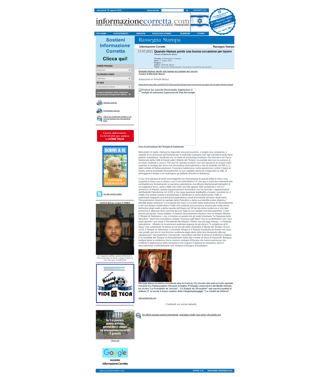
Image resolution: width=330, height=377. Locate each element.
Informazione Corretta (152, 46)
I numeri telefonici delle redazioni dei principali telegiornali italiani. (112, 93)
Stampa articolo (110, 103)
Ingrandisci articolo (111, 111)
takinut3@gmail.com (147, 298)
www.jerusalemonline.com (111, 371)
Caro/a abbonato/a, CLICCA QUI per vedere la (114, 135)
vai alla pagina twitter (112, 194)
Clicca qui (115, 340)
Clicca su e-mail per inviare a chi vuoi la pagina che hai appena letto (117, 118)
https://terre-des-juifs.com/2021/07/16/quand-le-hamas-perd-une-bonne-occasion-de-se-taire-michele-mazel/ (185, 84)
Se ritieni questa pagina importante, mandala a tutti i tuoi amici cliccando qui (181, 314)
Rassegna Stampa (223, 46)
